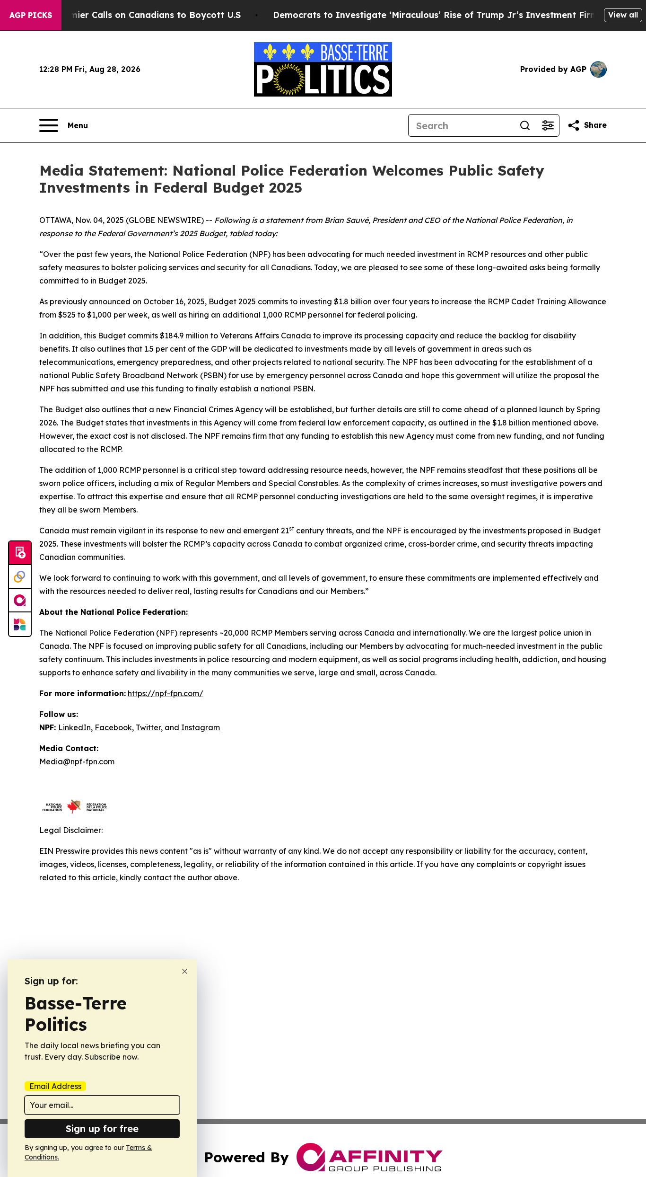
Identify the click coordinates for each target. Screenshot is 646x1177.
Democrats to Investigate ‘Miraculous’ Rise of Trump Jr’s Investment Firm (435, 14)
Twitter (148, 727)
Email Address (55, 1086)
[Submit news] (20, 553)
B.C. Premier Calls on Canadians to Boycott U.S (138, 14)
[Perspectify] (20, 577)
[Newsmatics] (20, 624)
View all (623, 14)
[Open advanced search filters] (547, 125)
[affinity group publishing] (20, 600)
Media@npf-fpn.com (76, 761)
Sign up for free (102, 1128)
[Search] (525, 125)
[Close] (184, 971)
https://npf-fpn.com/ (165, 693)
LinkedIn (74, 727)
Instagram (200, 727)
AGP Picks (30, 15)
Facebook (113, 727)
